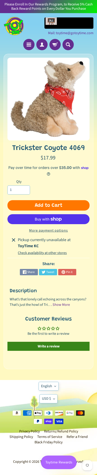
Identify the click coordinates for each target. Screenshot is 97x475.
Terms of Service (49, 436)
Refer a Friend (77, 436)
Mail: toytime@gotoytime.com (70, 33)
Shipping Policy (21, 436)
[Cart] (55, 44)
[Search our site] (68, 44)
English (46, 386)
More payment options (48, 230)
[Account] (42, 44)
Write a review (49, 346)
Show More (61, 304)
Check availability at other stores (42, 252)
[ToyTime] (14, 26)
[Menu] (29, 44)
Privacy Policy (29, 431)
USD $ (46, 398)
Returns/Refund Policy (61, 431)
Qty (18, 181)
